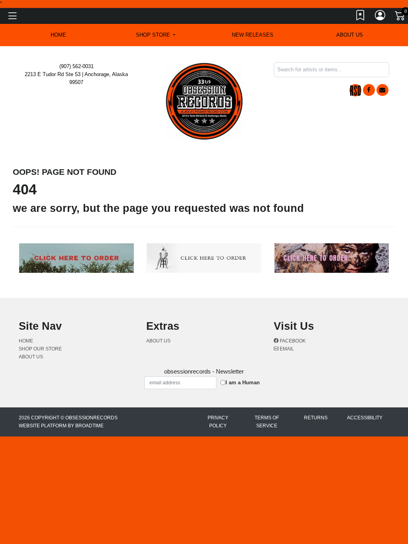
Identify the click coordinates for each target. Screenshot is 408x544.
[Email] (382, 90)
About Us (349, 35)
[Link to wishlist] (360, 17)
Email (286, 349)
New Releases (252, 35)
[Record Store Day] (355, 90)
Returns (316, 418)
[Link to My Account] (380, 17)
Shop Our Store (40, 349)
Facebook (292, 341)
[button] (155, 35)
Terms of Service (267, 422)
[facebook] (369, 90)
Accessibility (364, 418)
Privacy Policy (218, 422)
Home (26, 341)
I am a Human (243, 382)
